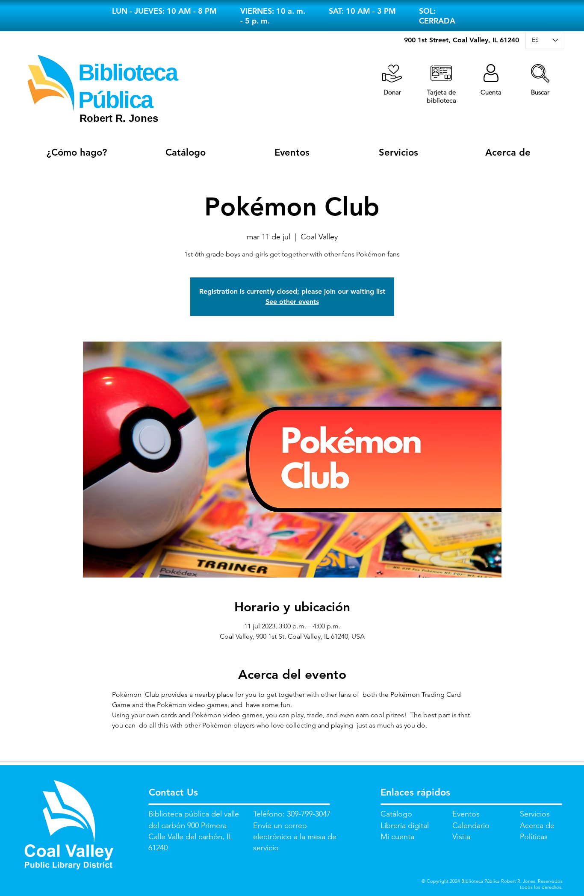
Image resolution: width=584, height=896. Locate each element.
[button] (540, 73)
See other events (292, 302)
